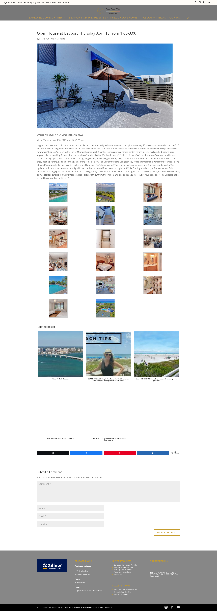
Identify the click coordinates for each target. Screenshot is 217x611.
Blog (162, 18)
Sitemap (108, 607)
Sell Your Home (124, 18)
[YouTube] (209, 3)
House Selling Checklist (122, 592)
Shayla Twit (44, 39)
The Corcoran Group (83, 566)
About (148, 18)
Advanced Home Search (123, 572)
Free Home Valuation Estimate (125, 589)
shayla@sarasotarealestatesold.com (88, 590)
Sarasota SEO (78, 607)
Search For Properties (87, 18)
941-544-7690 (80, 582)
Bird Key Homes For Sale (123, 569)
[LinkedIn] (204, 3)
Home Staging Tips (121, 594)
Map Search (118, 574)
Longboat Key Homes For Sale (125, 565)
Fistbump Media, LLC (94, 607)
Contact (176, 18)
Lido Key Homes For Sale (123, 567)
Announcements (58, 39)
